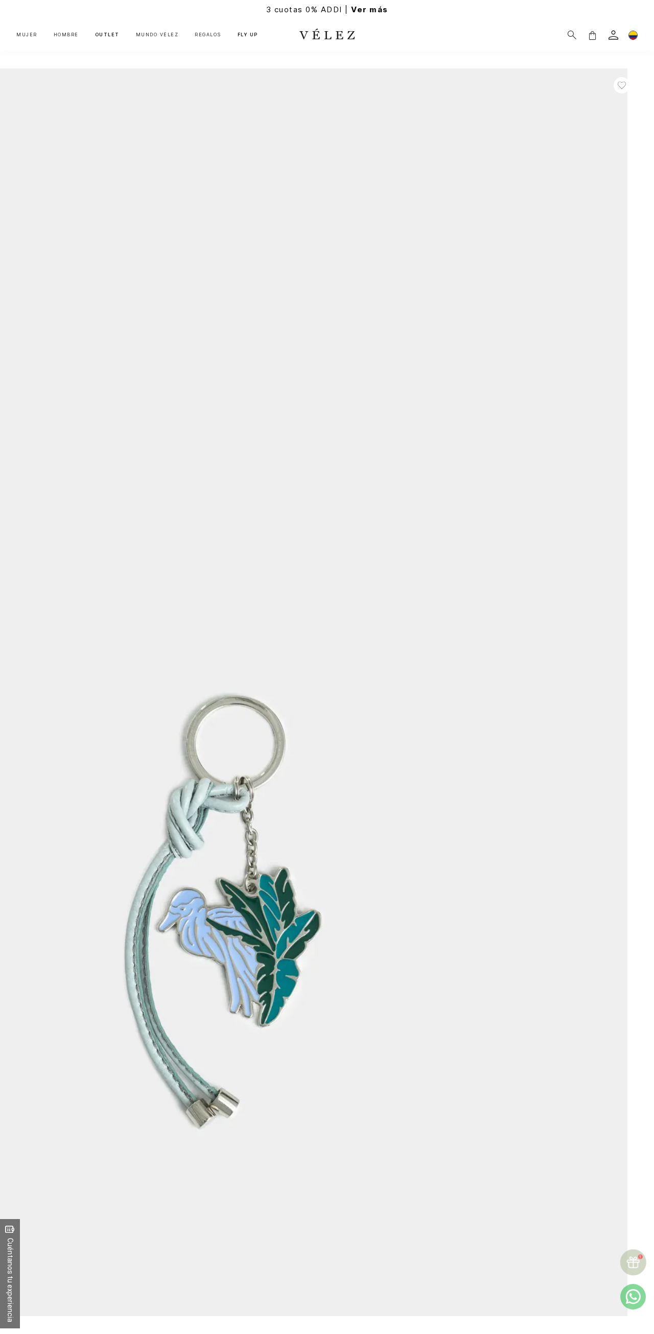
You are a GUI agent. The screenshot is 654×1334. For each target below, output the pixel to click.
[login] (613, 35)
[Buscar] (572, 35)
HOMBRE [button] (66, 34)
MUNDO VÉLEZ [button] (157, 34)
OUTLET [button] (107, 34)
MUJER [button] (26, 34)
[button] (592, 35)
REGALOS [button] (208, 34)
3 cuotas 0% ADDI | (327, 9)
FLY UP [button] (248, 34)
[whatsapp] (633, 1296)
